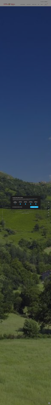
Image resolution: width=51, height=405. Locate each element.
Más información (32, 199)
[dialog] (25, 202)
